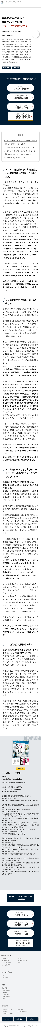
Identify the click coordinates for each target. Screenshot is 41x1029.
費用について (5, 960)
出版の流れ (21, 958)
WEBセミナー (7, 1019)
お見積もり (33, 1019)
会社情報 (20, 1009)
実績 (4, 975)
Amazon (21, 768)
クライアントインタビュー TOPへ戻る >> (20, 897)
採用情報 (5, 1011)
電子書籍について (22, 960)
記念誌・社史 (6, 994)
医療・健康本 (6, 996)
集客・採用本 (6, 990)
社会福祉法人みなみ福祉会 (11, 31)
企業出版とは (5, 958)
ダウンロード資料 (7, 962)
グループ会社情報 (23, 1011)
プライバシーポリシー (8, 1013)
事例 (4, 998)
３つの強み (5, 977)
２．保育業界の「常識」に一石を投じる (19, 147)
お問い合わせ (20, 1019)
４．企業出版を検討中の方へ (15, 158)
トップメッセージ (7, 1009)
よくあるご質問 (6, 965)
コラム (19, 962)
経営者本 (5, 992)
